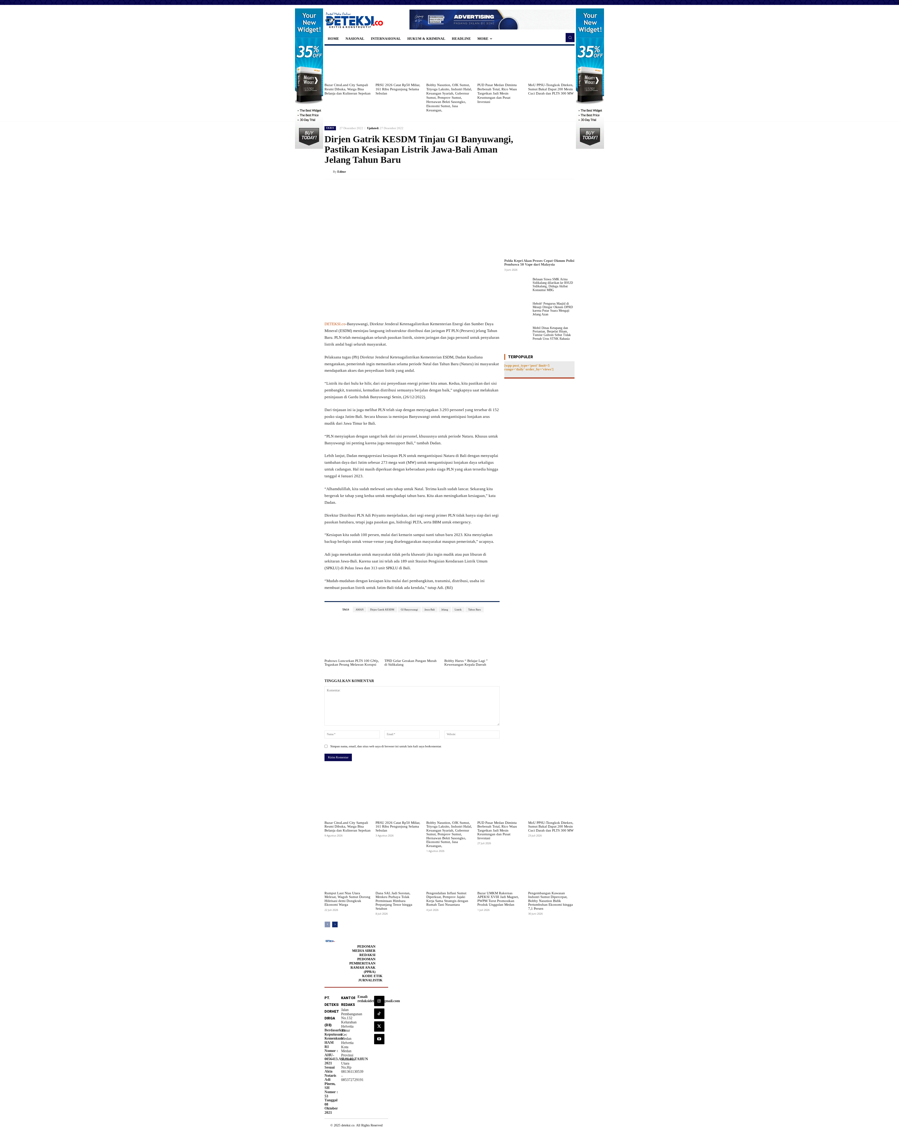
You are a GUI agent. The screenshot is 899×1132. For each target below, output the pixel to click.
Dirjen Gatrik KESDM (382, 609)
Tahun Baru (474, 609)
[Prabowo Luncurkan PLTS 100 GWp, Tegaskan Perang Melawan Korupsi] (352, 637)
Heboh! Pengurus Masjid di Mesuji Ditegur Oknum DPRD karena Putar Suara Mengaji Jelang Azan (553, 309)
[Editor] (328, 171)
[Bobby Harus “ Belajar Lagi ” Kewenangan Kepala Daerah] (472, 637)
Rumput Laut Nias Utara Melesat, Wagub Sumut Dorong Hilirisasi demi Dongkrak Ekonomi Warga (347, 899)
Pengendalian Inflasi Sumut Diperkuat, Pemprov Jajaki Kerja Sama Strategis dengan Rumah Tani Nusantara (447, 899)
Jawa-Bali (429, 609)
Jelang (444, 609)
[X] (548, 171)
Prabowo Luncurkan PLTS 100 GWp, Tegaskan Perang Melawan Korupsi (351, 663)
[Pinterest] (559, 171)
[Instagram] (379, 1001)
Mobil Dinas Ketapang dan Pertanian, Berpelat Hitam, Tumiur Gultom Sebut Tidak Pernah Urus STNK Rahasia (552, 333)
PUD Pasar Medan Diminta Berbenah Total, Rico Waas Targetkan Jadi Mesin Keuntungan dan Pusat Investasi (497, 93)
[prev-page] (327, 924)
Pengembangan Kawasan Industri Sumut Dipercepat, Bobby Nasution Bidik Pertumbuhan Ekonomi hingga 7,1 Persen (550, 900)
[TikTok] (379, 1013)
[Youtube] (379, 1039)
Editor (341, 171)
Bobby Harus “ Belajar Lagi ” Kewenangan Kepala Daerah (466, 663)
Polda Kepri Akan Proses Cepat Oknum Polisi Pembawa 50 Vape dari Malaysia (539, 263)
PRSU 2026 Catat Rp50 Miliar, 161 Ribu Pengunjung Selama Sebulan (398, 89)
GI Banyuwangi (409, 609)
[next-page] (335, 924)
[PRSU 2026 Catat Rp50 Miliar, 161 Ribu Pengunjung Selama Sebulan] (399, 64)
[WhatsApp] (570, 171)
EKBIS (330, 128)
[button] (570, 37)
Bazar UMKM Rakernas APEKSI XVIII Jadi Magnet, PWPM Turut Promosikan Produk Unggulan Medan (498, 899)
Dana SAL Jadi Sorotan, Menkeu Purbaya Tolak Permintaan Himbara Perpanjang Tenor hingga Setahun (394, 900)
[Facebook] (537, 171)
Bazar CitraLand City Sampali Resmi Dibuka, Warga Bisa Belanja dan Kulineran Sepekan (347, 89)
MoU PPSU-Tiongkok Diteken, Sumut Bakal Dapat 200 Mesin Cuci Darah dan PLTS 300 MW (551, 89)
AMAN (360, 609)
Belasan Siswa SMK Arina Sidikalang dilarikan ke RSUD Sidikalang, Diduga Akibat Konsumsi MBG (553, 285)
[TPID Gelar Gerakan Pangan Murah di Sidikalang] (412, 637)
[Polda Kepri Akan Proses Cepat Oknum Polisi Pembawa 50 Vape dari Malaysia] (539, 221)
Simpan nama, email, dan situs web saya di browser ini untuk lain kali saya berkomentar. (386, 746)
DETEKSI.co (335, 324)
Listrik (458, 609)
